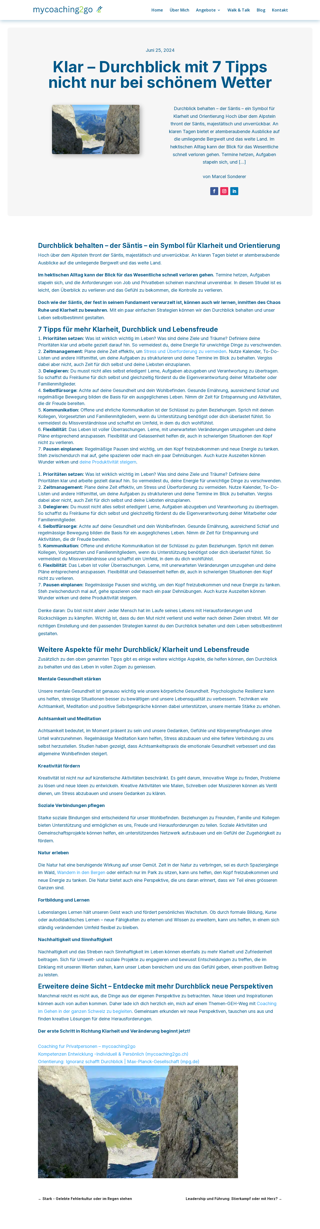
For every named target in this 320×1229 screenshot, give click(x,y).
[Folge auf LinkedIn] (234, 191)
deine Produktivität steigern (108, 462)
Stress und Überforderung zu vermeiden (185, 351)
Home (157, 10)
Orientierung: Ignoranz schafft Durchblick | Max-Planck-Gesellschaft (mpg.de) (119, 1061)
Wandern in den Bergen (81, 872)
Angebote (206, 10)
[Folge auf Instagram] (224, 191)
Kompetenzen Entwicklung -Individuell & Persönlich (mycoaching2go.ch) (113, 1054)
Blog (261, 10)
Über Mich (179, 10)
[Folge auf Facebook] (214, 191)
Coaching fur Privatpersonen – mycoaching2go (87, 1046)
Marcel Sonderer (229, 176)
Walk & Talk (239, 10)
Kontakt (280, 10)
